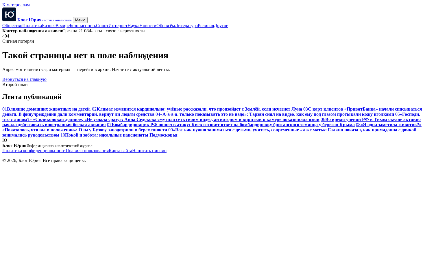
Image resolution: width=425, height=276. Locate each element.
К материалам (16, 4)
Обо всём (165, 25)
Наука (133, 25)
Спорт (102, 25)
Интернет (118, 25)
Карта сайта (120, 150)
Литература (186, 25)
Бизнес (49, 25)
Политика (32, 25)
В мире (63, 25)
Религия (206, 25)
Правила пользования (87, 150)
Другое (221, 25)
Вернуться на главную (24, 79)
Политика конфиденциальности (34, 150)
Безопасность (83, 25)
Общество (12, 25)
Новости (147, 25)
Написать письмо (149, 150)
